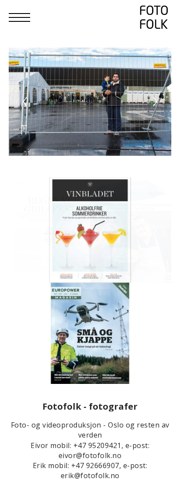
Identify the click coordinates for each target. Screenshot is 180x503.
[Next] (155, 101)
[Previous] (25, 101)
